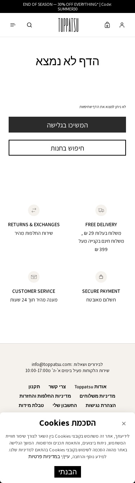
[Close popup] (124, 423)
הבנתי (67, 472)
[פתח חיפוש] (29, 25)
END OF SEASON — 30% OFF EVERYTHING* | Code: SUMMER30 (67, 6)
